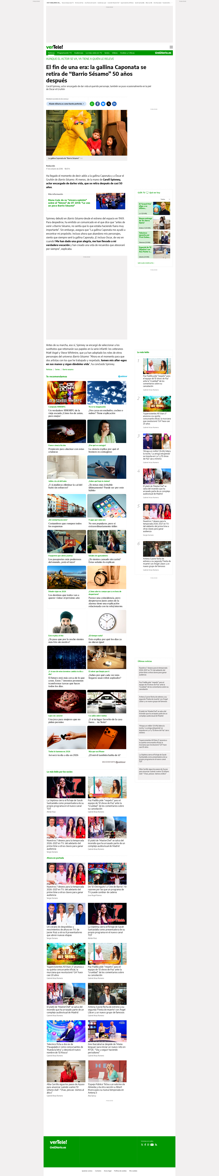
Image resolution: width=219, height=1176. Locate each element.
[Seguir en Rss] (156, 1145)
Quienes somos (87, 1171)
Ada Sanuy (92, 1096)
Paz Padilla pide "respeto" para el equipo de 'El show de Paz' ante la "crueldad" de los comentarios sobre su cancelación (156, 381)
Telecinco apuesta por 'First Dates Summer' (144, 235)
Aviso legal (107, 1171)
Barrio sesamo (68, 369)
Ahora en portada (55, 858)
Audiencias (78, 53)
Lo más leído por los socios (59, 771)
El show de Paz (79, 3)
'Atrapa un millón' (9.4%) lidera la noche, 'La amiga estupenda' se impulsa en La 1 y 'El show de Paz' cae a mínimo (157, 455)
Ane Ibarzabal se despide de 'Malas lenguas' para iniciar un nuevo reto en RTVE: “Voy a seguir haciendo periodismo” (106, 1048)
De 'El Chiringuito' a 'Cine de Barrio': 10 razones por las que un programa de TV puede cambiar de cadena (107, 889)
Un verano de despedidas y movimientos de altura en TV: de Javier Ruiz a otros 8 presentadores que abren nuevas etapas (64, 930)
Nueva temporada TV (68, 3)
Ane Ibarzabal (157, 3)
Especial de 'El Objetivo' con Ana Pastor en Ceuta (145, 249)
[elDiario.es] (58, 1147)
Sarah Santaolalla (139, 3)
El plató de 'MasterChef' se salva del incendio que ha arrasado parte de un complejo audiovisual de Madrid (106, 843)
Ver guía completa (145, 263)
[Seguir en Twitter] (142, 1145)
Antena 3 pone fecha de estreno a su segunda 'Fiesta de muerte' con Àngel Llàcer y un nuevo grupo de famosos (106, 1009)
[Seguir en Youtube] (152, 1145)
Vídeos (115, 53)
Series (107, 53)
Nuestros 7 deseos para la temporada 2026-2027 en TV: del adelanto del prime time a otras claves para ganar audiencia (65, 844)
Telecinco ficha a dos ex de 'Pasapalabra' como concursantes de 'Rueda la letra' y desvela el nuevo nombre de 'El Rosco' (65, 1048)
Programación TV (64, 53)
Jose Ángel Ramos (95, 895)
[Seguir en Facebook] (145, 1145)
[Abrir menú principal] (171, 47)
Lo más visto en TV (94, 53)
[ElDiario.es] (163, 53)
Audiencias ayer (102, 3)
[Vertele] (58, 1142)
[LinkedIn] (114, 104)
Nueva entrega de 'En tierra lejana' (145, 220)
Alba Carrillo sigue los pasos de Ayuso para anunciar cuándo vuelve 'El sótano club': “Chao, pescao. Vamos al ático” (65, 1088)
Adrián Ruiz (51, 812)
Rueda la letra (166, 3)
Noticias (51, 53)
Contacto (98, 1171)
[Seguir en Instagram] (148, 1145)
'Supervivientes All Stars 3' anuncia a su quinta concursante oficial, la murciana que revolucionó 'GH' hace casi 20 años (65, 970)
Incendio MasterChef (113, 3)
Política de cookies (120, 1171)
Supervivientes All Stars (127, 3)
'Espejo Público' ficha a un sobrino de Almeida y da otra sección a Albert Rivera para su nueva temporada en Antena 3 (106, 1088)
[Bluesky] (103, 104)
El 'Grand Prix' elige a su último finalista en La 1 (145, 206)
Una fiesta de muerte (90, 3)
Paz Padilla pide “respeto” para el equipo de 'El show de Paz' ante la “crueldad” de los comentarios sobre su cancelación (106, 804)
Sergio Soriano (52, 852)
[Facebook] (97, 104)
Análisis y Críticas (127, 53)
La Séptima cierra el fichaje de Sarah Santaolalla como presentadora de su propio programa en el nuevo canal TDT (65, 804)
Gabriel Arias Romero (96, 812)
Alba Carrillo (149, 3)
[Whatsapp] (92, 104)
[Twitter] (108, 104)
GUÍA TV (149, 192)
